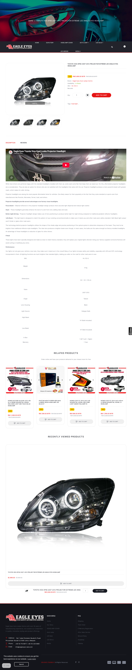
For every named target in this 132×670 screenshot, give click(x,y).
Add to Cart (101, 95)
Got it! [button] (21, 664)
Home (30, 21)
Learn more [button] (32, 659)
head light (74, 104)
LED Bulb (50, 636)
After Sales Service (84, 632)
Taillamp (80, 643)
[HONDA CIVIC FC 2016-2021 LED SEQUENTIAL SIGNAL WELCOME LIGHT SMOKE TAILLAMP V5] (81, 380)
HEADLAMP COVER (53, 628)
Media (49, 643)
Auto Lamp (50, 632)
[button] (8, 380)
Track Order (81, 625)
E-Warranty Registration (85, 628)
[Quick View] (8, 376)
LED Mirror (50, 640)
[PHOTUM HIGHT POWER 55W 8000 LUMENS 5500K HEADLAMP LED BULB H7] (50, 380)
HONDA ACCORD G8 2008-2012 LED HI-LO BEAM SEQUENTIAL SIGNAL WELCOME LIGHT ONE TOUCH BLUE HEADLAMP (19, 403)
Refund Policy (82, 636)
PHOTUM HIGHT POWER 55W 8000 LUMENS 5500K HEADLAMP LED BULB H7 (50, 402)
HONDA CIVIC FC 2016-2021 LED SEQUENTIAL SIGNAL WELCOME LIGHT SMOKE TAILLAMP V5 (80, 402)
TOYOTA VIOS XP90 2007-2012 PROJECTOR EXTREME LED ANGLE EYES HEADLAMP (34, 572)
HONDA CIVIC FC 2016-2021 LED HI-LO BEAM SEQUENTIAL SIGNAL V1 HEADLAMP (112, 402)
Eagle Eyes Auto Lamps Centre (83, 81)
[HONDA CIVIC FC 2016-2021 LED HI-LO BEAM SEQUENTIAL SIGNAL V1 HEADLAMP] (112, 380)
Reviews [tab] (23, 143)
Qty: (69, 95)
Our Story (50, 625)
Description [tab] (10, 143)
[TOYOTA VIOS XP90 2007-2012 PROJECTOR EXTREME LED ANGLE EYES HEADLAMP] (15, 122)
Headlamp (81, 640)
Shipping (80, 621)
